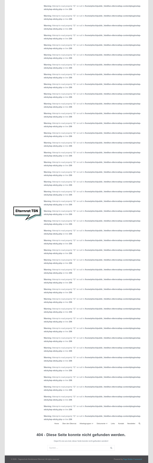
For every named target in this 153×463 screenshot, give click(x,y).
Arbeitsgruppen (86, 423)
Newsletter (131, 423)
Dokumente (101, 423)
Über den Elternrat (69, 423)
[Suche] (111, 448)
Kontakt (121, 423)
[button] (139, 423)
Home (56, 423)
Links (113, 423)
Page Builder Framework (132, 459)
